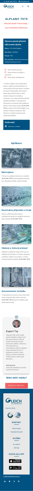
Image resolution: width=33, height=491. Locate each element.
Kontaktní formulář (16, 432)
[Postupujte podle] (5, 482)
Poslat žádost (16, 385)
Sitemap (16, 448)
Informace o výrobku (14, 126)
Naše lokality (16, 428)
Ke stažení (16, 444)
